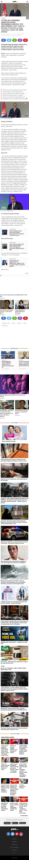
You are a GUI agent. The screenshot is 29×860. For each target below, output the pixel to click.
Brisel (13, 323)
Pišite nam (14, 850)
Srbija (25, 323)
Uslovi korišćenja (14, 847)
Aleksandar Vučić (6, 323)
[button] (1, 357)
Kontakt (14, 839)
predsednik (4, 325)
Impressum (14, 844)
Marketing (14, 841)
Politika (3, 18)
